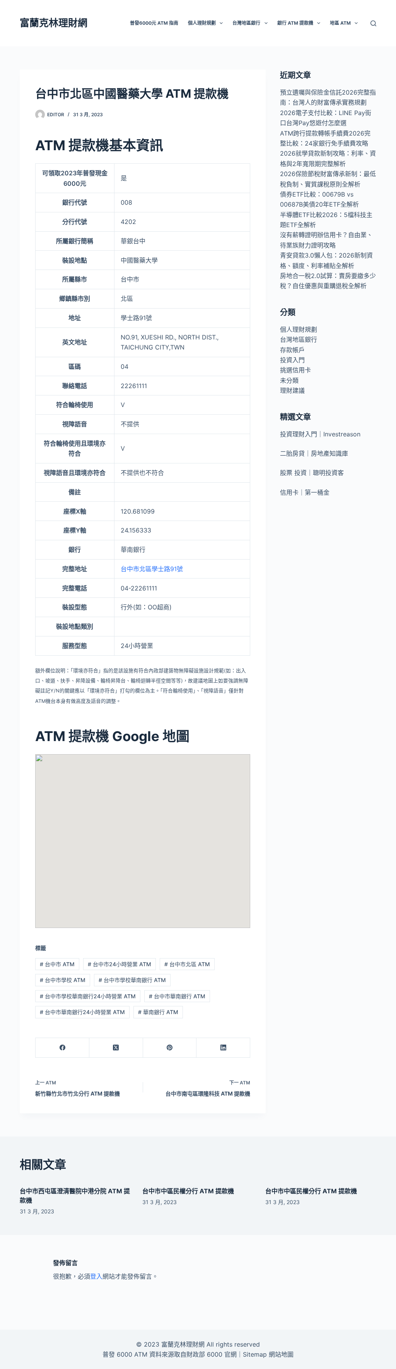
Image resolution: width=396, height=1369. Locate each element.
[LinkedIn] (223, 1048)
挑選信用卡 (295, 370)
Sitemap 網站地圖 (268, 1354)
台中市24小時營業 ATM (119, 964)
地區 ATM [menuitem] (340, 23)
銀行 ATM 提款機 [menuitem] (295, 23)
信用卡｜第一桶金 (304, 492)
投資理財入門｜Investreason (320, 434)
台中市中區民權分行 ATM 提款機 (188, 1191)
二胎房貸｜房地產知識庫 (314, 453)
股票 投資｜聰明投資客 (312, 473)
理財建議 (292, 390)
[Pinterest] (170, 1048)
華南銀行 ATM (158, 1012)
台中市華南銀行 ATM (177, 996)
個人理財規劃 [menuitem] (202, 23)
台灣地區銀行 (298, 339)
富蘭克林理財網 (53, 23)
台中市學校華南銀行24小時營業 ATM (88, 996)
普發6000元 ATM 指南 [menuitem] (154, 23)
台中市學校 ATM (62, 980)
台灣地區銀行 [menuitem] (246, 23)
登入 (96, 1276)
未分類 (289, 380)
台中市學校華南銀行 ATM (132, 980)
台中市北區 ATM (187, 964)
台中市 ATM (57, 964)
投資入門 (292, 360)
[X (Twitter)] (116, 1048)
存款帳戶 (292, 350)
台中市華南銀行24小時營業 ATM (82, 1012)
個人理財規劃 (298, 329)
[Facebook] (62, 1048)
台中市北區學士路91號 (152, 569)
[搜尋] (373, 23)
